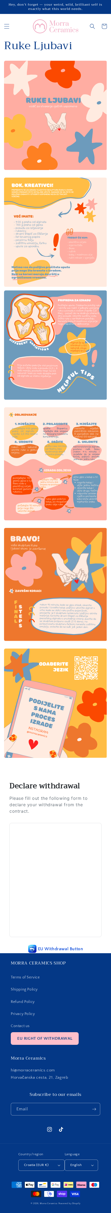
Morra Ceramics (49, 1203)
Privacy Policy (23, 1014)
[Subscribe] (94, 1109)
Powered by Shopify (69, 1203)
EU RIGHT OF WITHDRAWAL (44, 1038)
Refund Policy (23, 1002)
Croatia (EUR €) (36, 1165)
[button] (7, 26)
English (76, 1165)
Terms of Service (25, 977)
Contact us (20, 1026)
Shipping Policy (24, 989)
